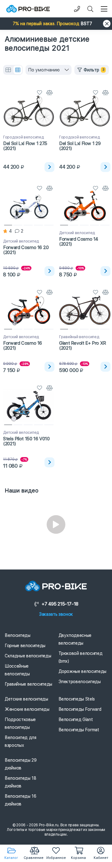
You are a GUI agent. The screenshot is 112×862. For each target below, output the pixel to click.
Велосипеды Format (78, 729)
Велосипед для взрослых (20, 741)
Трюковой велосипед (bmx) (80, 657)
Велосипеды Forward (79, 709)
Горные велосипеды (25, 645)
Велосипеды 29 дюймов (20, 764)
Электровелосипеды (79, 681)
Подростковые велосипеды (20, 723)
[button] (56, 23)
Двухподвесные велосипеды (74, 639)
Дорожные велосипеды (82, 671)
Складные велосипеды (28, 655)
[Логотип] (28, 9)
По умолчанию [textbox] (44, 69)
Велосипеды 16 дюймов (20, 800)
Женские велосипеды (27, 709)
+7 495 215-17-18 (60, 604)
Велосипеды (17, 635)
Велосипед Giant (75, 719)
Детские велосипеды (26, 698)
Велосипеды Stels (76, 698)
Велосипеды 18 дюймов (20, 782)
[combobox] (49, 70)
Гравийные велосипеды (28, 684)
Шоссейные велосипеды (17, 670)
